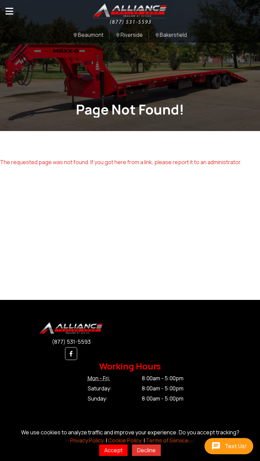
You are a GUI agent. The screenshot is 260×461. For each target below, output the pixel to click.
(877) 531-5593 (71, 341)
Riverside (131, 35)
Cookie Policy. (125, 440)
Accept (113, 450)
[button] (71, 353)
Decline (146, 450)
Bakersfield (173, 35)
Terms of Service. (168, 440)
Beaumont (90, 35)
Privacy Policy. (87, 440)
